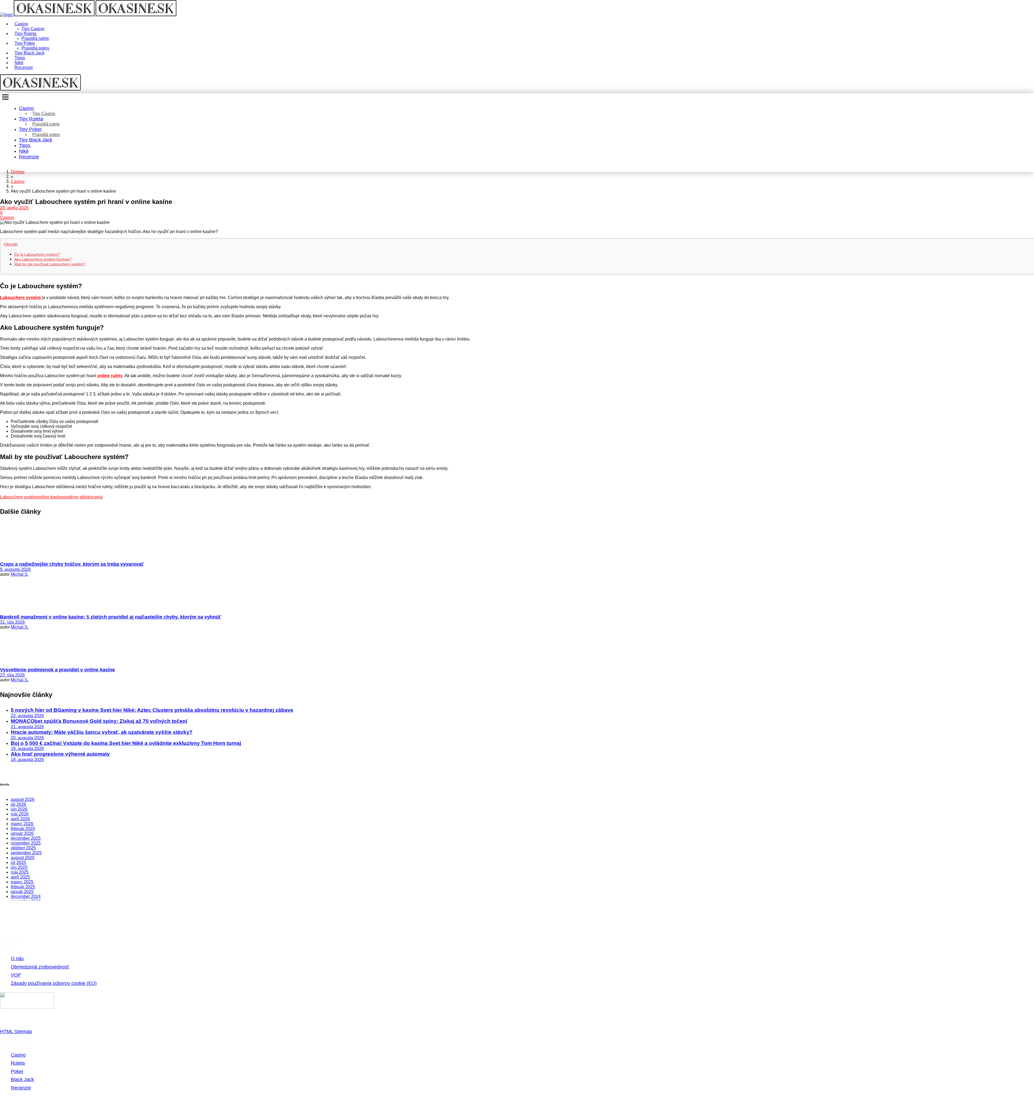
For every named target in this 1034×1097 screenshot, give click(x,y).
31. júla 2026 (12, 622)
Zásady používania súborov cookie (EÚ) (54, 983)
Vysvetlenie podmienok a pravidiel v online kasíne (57, 669)
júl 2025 (18, 862)
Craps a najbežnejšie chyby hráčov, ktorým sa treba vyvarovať (72, 564)
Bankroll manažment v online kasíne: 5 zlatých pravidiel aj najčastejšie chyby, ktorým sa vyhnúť (110, 617)
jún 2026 (19, 809)
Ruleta (18, 1063)
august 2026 (22, 799)
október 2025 (23, 848)
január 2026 (22, 833)
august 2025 (22, 857)
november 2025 (26, 843)
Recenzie (21, 1088)
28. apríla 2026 (14, 208)
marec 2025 (22, 882)
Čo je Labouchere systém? (37, 254)
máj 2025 (20, 872)
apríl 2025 (20, 877)
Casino (7, 217)
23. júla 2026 (12, 675)
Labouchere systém (18, 497)
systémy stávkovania (83, 497)
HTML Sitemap (16, 1031)
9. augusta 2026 (15, 569)
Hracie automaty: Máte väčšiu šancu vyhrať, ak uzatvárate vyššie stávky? (102, 732)
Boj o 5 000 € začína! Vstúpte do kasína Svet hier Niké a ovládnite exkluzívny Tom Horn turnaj (126, 743)
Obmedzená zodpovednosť (40, 967)
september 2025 (26, 852)
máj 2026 (20, 814)
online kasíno (50, 497)
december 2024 (26, 896)
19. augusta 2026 (27, 748)
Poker (17, 1071)
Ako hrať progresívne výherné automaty (60, 754)
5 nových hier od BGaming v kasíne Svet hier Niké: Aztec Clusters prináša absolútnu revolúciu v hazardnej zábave (152, 710)
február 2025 (23, 886)
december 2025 (26, 838)
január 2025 (22, 891)
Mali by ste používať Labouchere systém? (49, 264)
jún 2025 (19, 867)
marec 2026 (22, 823)
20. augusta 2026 (27, 737)
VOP (16, 975)
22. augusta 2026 (27, 715)
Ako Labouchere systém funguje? (42, 259)
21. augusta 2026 (27, 726)
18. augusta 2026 (27, 759)
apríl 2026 (20, 819)
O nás (17, 958)
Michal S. (20, 574)
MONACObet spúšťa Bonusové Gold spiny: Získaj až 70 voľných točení (99, 721)
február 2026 (23, 828)
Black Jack (22, 1079)
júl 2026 (18, 804)
